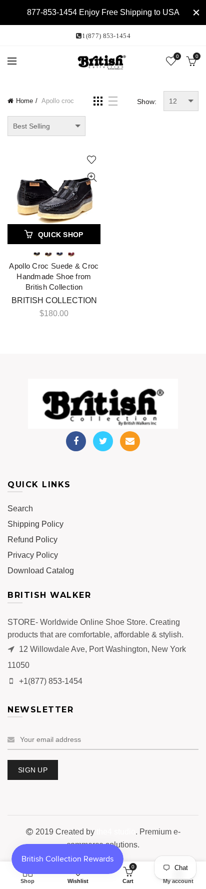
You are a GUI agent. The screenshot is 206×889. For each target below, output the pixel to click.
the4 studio (116, 831)
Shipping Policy (36, 524)
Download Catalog (41, 570)
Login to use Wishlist (91, 160)
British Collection (54, 300)
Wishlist (177, 56)
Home (24, 101)
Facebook (76, 441)
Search (20, 508)
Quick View (91, 177)
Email (130, 441)
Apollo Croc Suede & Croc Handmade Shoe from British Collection (53, 276)
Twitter (103, 441)
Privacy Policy (33, 555)
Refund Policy (33, 539)
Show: (146, 102)
